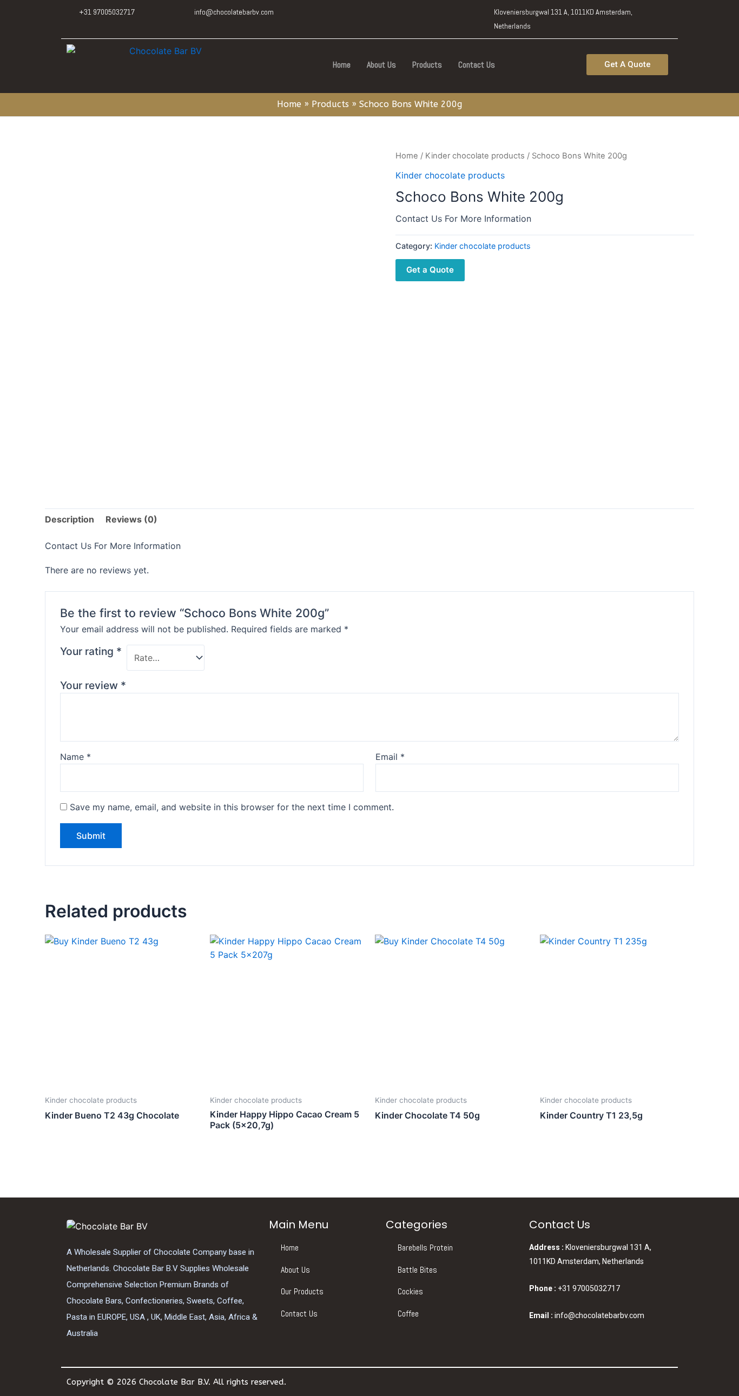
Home (342, 64)
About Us (381, 64)
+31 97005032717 (574, 1288)
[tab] (69, 519)
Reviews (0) (131, 519)
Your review (93, 685)
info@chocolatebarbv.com (586, 1315)
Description (69, 519)
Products (427, 64)
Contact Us (476, 64)
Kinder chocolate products (475, 156)
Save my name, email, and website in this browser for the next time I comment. (232, 807)
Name (75, 756)
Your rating (91, 651)
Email (390, 756)
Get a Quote (430, 269)
